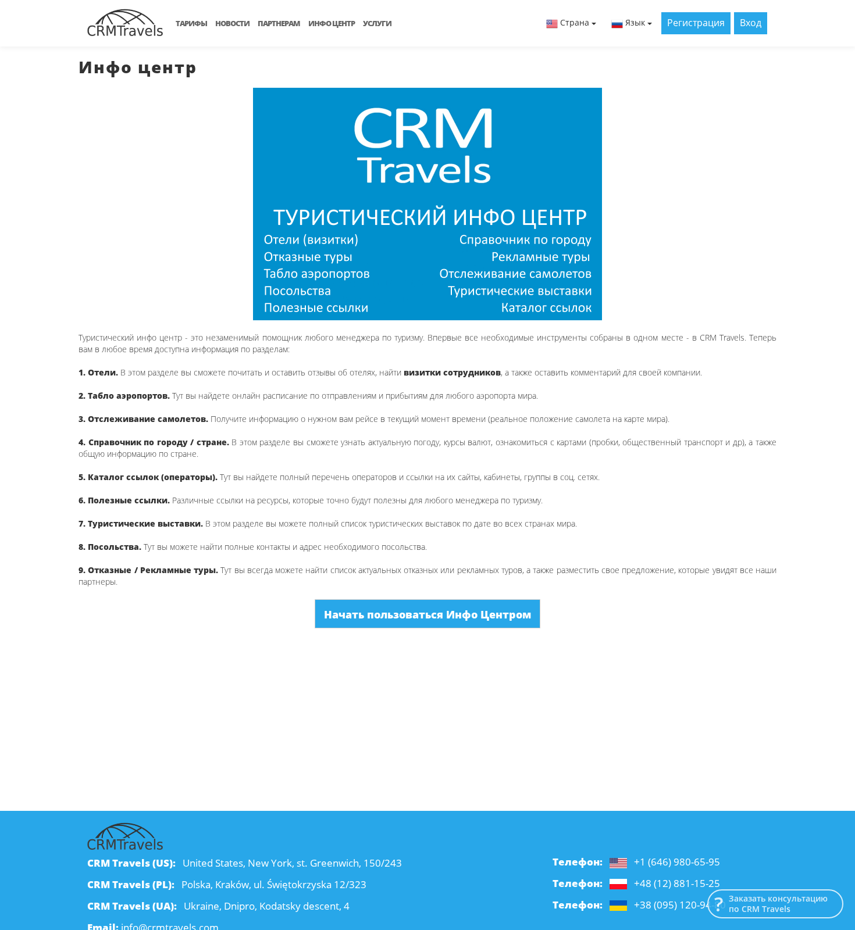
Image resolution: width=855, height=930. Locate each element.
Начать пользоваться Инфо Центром (427, 614)
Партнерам (279, 23)
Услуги (377, 23)
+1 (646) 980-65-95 (677, 861)
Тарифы (191, 23)
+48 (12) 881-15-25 (677, 883)
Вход (750, 22)
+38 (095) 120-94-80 (680, 904)
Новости (232, 23)
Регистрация (696, 22)
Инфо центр (331, 23)
